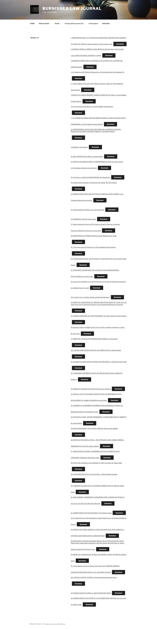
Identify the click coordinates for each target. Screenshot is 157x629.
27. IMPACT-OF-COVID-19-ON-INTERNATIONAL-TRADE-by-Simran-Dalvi (94, 339)
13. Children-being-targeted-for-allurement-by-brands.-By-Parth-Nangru (94, 182)
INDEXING (106, 23)
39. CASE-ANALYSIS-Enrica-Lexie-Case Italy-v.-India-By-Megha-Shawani (94, 474)
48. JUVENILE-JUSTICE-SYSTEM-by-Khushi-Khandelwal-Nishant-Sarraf (94, 577)
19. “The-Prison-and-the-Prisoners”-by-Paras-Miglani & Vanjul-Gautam (93, 247)
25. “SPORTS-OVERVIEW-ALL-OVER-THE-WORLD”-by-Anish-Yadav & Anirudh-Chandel (98, 316)
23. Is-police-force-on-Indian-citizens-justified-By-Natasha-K (90, 297)
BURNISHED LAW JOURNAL (72, 8)
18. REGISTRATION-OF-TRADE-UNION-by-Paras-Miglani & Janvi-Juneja (93, 236)
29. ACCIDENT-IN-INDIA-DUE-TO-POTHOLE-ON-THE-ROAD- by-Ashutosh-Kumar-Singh (99, 362)
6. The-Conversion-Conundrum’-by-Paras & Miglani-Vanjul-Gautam (92, 106)
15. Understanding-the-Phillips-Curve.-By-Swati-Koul (87, 210)
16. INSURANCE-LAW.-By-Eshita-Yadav (83, 219)
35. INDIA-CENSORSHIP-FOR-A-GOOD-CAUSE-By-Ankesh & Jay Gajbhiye (94, 428)
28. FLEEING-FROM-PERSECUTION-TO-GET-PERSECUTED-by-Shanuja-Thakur (96, 350)
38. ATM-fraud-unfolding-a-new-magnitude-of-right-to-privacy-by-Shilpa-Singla (96, 463)
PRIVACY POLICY (36, 624)
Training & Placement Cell (74, 23)
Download (120, 44)
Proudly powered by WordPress (54, 624)
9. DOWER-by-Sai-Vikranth (79, 147)
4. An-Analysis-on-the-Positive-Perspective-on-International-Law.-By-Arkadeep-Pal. (97, 72)
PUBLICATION (44, 23)
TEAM (57, 23)
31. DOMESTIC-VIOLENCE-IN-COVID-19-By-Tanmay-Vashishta (91, 389)
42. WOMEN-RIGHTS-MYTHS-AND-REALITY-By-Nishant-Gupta (91, 513)
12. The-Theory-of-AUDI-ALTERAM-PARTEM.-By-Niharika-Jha (90, 177)
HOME (32, 23)
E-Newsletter (93, 23)
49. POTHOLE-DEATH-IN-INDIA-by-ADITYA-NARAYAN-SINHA (91, 593)
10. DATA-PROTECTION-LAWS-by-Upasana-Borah (87, 156)
